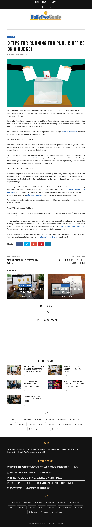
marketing (75, 419)
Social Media (58, 429)
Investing (11, 36)
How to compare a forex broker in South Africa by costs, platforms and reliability (41, 483)
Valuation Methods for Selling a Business (66, 290)
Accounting (65, 285)
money (28, 419)
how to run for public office (47, 237)
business (17, 419)
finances (63, 419)
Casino (79, 424)
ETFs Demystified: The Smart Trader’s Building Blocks (33, 398)
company (51, 419)
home (33, 424)
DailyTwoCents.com (27, 452)
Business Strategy (25, 285)
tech (12, 424)
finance (39, 419)
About (44, 2)
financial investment (69, 131)
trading (22, 424)
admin (24, 296)
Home (37, 2)
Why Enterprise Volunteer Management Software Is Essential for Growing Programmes (34, 370)
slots (42, 424)
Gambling (34, 429)
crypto (52, 424)
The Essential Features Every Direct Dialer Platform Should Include (33, 383)
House (45, 429)
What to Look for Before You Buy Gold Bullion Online (26, 290)
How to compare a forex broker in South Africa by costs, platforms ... (74, 383)
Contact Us (53, 2)
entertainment (66, 424)
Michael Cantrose (16, 54)
